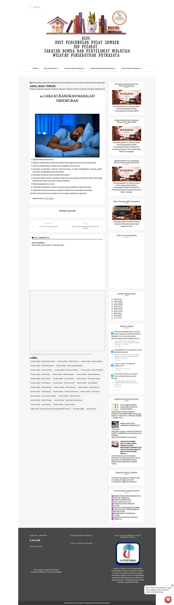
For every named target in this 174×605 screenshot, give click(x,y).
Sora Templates (78, 603)
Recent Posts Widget (115, 390)
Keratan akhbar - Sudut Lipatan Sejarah (43, 396)
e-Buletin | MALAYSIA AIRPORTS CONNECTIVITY (130, 425)
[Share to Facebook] (51, 199)
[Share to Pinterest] (53, 199)
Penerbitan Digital (78, 409)
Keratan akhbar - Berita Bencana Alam (43, 361)
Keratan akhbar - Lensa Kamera (63, 378)
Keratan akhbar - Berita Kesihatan (41, 370)
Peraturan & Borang (131, 68)
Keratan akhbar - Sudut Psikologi (41, 400)
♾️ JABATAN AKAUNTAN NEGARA (124, 517)
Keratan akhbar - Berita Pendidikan (92, 370)
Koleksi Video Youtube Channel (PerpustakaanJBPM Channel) (50, 409)
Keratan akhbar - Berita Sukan (40, 374)
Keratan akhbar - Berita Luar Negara (66, 370)
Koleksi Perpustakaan (74, 68)
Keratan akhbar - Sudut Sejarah (41, 404)
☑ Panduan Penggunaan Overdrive (124, 482)
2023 (116, 306)
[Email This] (45, 199)
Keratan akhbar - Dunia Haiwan (41, 378)
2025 (116, 302)
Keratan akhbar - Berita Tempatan (63, 374)
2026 (116, 299)
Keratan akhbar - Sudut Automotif (63, 383)
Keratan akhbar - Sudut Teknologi (64, 404)
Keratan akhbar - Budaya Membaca (88, 374)
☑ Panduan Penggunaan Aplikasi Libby (125, 478)
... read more (125, 344)
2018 (116, 318)
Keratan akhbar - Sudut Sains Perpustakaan (68, 400)
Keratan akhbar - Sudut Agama (40, 383)
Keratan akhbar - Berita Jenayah (91, 361)
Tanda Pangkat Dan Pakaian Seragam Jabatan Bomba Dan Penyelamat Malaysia (128, 407)
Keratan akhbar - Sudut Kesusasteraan (65, 391)
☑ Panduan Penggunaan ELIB (122, 480)
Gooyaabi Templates (102, 603)
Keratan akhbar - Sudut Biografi (87, 383)
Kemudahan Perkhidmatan (102, 68)
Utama (35, 68)
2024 (116, 304)
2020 (116, 313)
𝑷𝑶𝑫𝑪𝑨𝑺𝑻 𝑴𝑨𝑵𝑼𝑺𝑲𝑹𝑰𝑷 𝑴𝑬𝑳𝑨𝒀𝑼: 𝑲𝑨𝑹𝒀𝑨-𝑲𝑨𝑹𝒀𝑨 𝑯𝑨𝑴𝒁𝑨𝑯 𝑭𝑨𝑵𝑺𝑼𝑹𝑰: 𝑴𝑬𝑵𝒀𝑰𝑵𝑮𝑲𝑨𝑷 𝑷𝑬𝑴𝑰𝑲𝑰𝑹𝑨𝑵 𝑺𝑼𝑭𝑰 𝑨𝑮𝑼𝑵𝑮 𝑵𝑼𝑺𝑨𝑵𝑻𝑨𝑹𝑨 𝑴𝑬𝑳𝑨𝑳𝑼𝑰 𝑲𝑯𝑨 (131, 448)
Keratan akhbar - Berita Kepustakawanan (69, 365)
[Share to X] (49, 199)
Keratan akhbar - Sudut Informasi (88, 387)
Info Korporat (50, 68)
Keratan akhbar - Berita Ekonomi (68, 361)
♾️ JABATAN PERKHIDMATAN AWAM (125, 507)
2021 (116, 311)
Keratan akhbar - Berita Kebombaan (42, 365)
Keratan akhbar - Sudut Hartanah (64, 387)
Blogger (58, 572)
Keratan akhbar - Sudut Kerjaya (41, 391)
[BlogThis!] (47, 199)
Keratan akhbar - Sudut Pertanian (69, 396)
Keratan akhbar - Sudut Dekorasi (41, 387)
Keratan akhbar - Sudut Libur (90, 391)
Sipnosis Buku (91, 409)
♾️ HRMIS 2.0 (116, 519)
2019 (116, 316)
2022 (116, 309)
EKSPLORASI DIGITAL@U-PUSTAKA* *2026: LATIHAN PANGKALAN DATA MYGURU (124, 376)
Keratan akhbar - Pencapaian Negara (88, 378)
